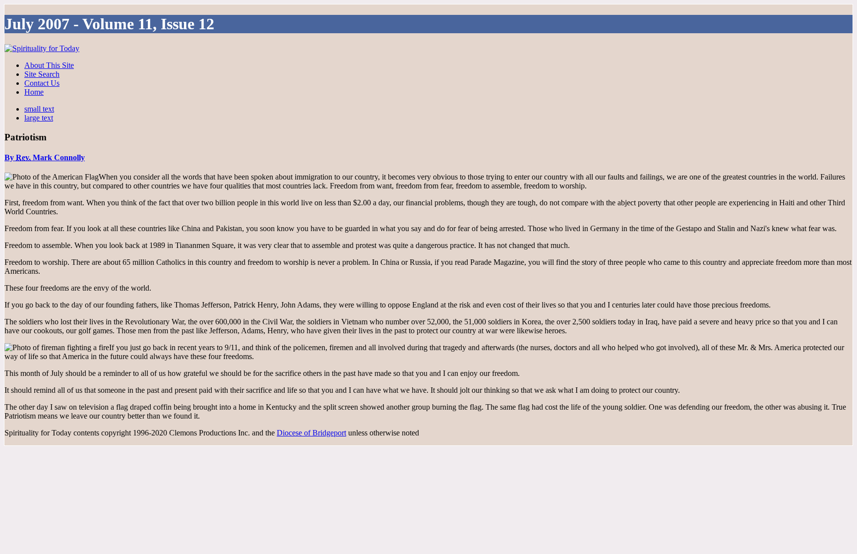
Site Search (42, 74)
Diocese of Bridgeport (311, 433)
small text (39, 109)
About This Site (49, 65)
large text (38, 118)
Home (34, 92)
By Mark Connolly (44, 157)
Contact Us (42, 83)
